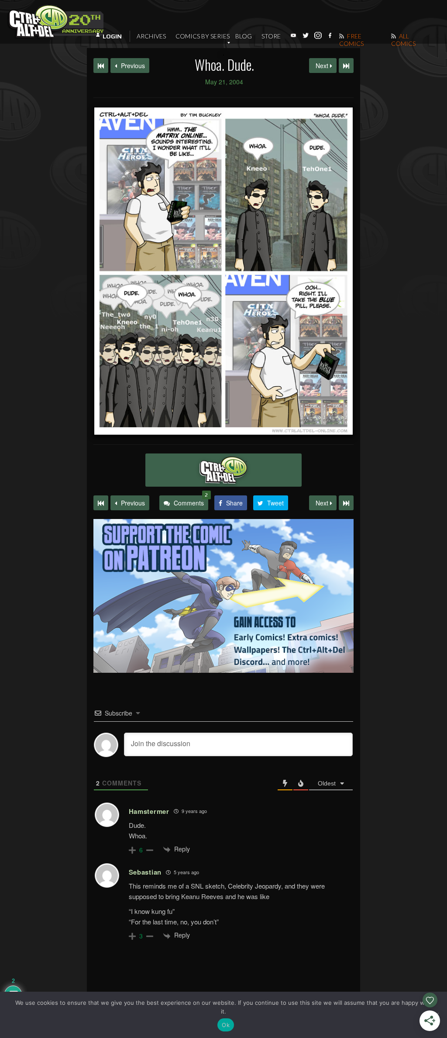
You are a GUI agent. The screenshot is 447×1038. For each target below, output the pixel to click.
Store (271, 36)
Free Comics (351, 39)
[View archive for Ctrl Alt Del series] (223, 470)
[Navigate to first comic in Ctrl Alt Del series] (100, 65)
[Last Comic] (346, 502)
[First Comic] (100, 502)
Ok (226, 1024)
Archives (151, 36)
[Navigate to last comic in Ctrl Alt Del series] (346, 65)
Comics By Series (202, 36)
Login (112, 36)
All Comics (403, 39)
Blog (243, 36)
